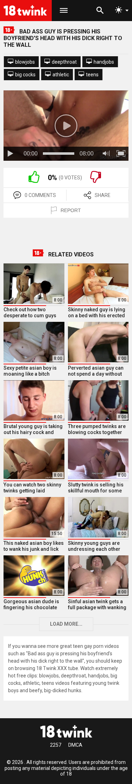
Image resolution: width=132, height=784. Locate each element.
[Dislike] (95, 181)
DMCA (75, 745)
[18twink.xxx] (66, 731)
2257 (55, 745)
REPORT (71, 210)
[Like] (34, 181)
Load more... (66, 624)
